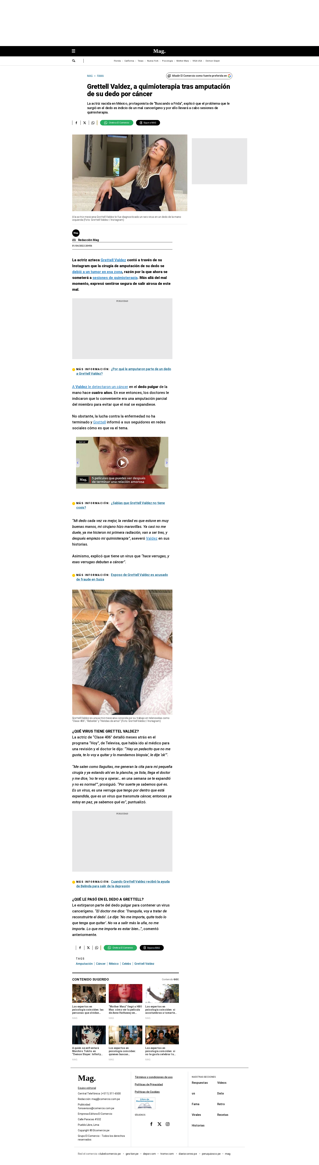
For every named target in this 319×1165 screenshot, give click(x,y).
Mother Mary (182, 61)
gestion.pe (132, 1153)
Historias (198, 1125)
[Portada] (87, 1084)
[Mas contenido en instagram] (168, 1124)
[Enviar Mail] (74, 240)
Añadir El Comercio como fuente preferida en (199, 75)
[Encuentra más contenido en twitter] (84, 122)
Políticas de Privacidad (149, 1084)
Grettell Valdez (144, 963)
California (129, 61)
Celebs (126, 963)
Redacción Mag (88, 240)
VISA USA (197, 61)
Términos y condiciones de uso (154, 1077)
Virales (196, 1115)
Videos (222, 1082)
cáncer (101, 963)
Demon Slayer (213, 61)
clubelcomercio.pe (109, 1153)
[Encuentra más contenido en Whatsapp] (93, 122)
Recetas (222, 1115)
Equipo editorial (87, 1088)
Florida (117, 61)
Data (220, 1093)
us (193, 1093)
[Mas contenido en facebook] (151, 1124)
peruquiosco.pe (211, 1153)
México (114, 963)
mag (227, 1153)
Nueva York (152, 61)
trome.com (167, 1153)
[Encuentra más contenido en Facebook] (76, 122)
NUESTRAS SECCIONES (204, 1077)
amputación (84, 963)
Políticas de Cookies (147, 1091)
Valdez (151, 538)
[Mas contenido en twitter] (159, 1124)
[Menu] (75, 51)
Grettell (99, 422)
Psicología (167, 61)
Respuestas (200, 1082)
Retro (221, 1104)
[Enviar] (74, 61)
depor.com (149, 1153)
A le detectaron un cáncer (100, 387)
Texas (140, 61)
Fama (195, 1104)
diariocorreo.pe (188, 1153)
